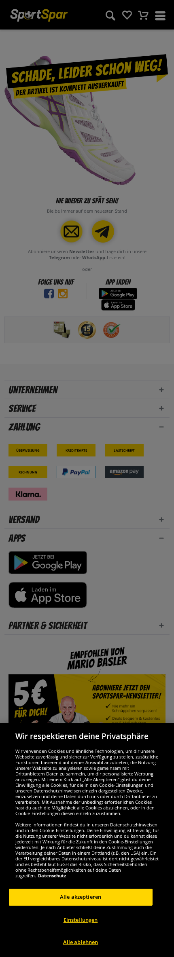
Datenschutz (52, 875)
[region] (87, 840)
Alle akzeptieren (80, 896)
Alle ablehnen (80, 942)
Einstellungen (81, 919)
